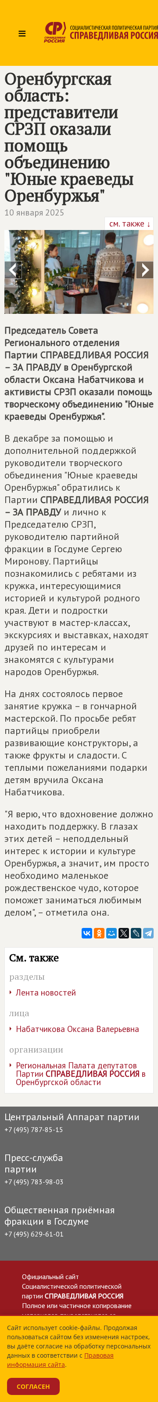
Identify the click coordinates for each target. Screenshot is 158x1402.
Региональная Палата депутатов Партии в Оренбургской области (81, 1073)
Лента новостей (46, 992)
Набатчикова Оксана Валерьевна (77, 1029)
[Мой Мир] (111, 933)
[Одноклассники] (99, 933)
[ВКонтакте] (87, 933)
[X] (123, 933)
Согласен (33, 1386)
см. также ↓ (129, 223)
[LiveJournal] (136, 933)
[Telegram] (148, 933)
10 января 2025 (34, 212)
